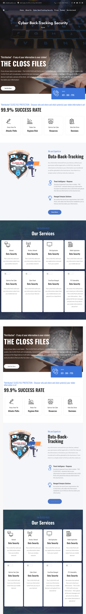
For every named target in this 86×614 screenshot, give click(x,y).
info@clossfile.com (10, 3)
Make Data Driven (74, 127)
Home (43, 27)
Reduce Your (32, 127)
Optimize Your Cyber (53, 127)
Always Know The (11, 127)
